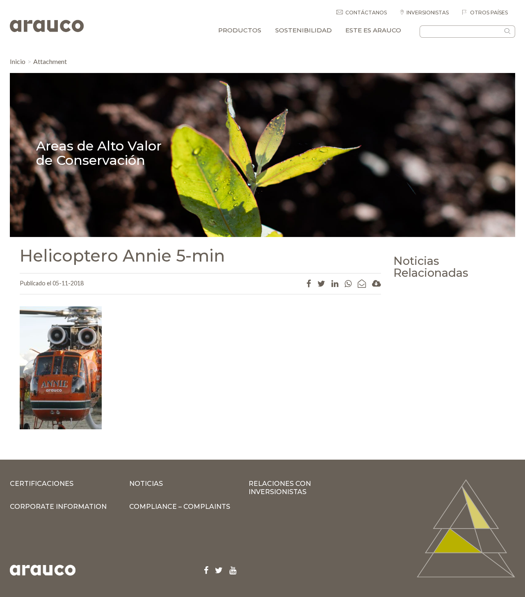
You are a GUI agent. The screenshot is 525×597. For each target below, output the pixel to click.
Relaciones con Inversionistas (280, 488)
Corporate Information (58, 506)
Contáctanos (366, 12)
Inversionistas (427, 12)
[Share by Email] (362, 283)
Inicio (17, 61)
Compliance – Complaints (179, 506)
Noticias (146, 484)
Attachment (50, 61)
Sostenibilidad (303, 30)
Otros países (488, 12)
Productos (239, 30)
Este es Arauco (373, 30)
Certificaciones (41, 484)
